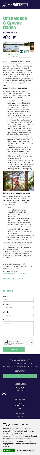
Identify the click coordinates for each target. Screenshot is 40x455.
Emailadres (7, 304)
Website (6, 312)
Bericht (5, 320)
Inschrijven (20, 376)
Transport (20, 403)
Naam (5, 296)
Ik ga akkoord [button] (9, 450)
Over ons (20, 417)
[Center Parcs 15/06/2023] (22, 56)
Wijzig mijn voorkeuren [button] (25, 450)
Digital (20, 409)
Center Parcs (21, 279)
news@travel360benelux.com (26, 366)
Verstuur (14, 349)
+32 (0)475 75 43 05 (9, 366)
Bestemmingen (20, 406)
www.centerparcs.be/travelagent (15, 274)
